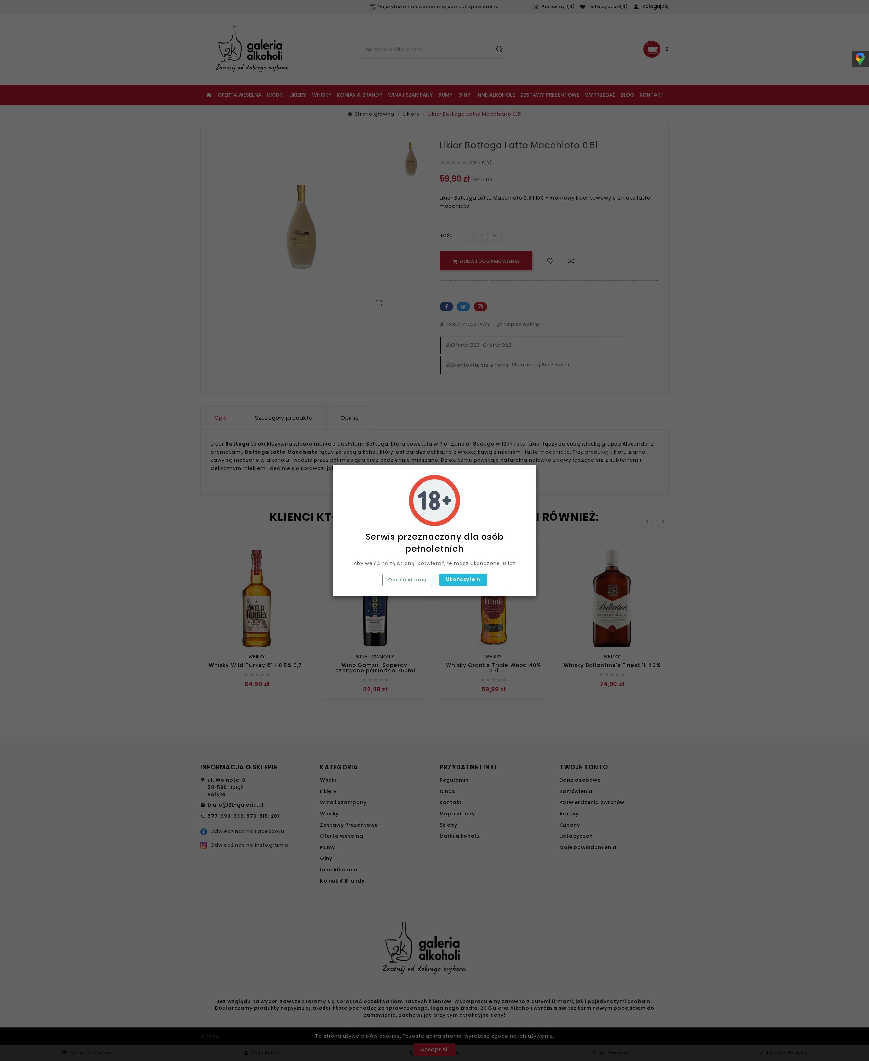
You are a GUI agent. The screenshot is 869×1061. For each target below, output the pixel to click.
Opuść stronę (407, 579)
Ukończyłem (463, 579)
